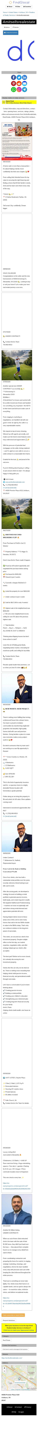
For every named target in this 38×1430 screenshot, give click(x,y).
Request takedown (9, 1320)
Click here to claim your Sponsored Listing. (19, 1330)
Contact (19, 1407)
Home (10, 6)
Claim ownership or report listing (13, 1315)
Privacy (28, 1407)
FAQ (14, 1412)
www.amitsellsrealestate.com (15, 482)
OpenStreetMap (26, 1389)
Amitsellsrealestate (20, 1382)
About (10, 1407)
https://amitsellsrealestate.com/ (12, 1358)
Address (7, 27)
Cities (18, 6)
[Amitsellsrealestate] (19, 1378)
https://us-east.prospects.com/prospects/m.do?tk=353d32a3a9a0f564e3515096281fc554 (16, 1186)
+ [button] (4, 1368)
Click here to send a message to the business (15, 1349)
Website (16, 27)
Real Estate (6, 1340)
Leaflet (12, 1389)
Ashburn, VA (23, 12)
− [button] (4, 1371)
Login (21, 1412)
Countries (28, 6)
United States (13, 12)
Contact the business (11, 32)
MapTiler (18, 1389)
